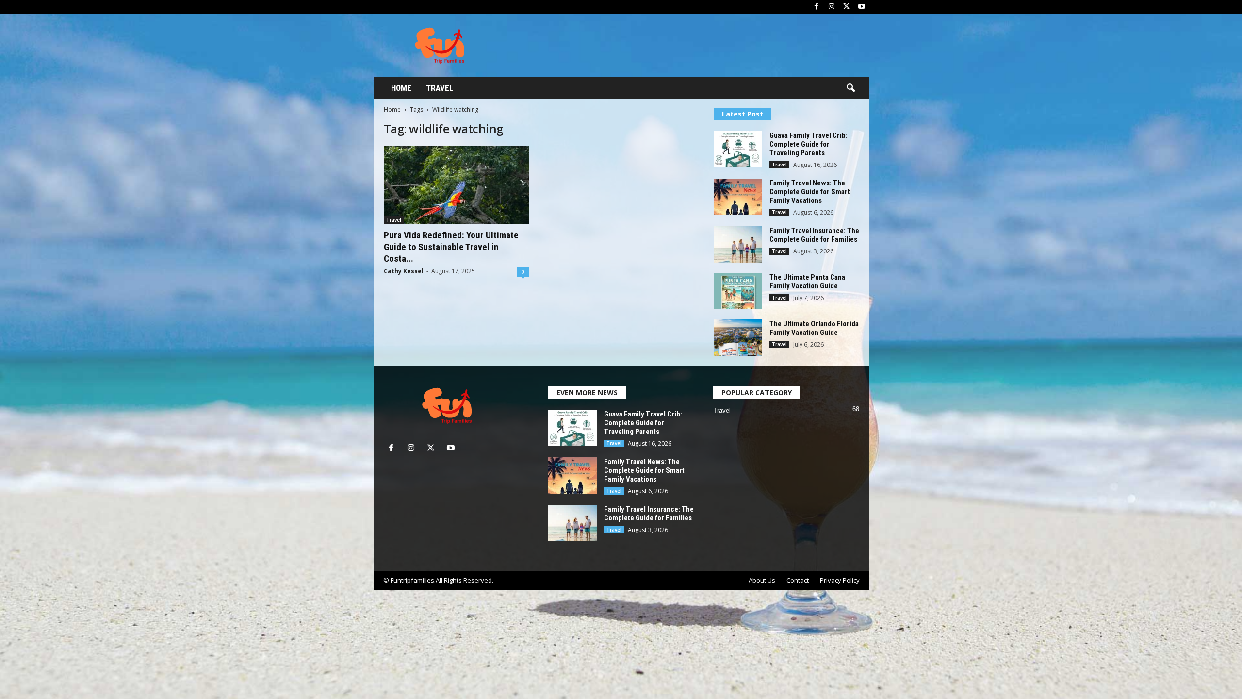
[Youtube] (861, 7)
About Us (762, 580)
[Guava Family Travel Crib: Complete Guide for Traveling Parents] (738, 149)
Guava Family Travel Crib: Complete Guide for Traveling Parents (808, 144)
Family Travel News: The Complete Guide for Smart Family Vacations (809, 192)
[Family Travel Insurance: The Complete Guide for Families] (738, 244)
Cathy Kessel (404, 271)
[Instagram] (831, 7)
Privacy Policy (840, 580)
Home (401, 88)
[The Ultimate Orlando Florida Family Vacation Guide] (738, 337)
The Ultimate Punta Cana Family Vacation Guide (807, 281)
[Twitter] (846, 7)
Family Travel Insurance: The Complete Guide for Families (814, 235)
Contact (797, 580)
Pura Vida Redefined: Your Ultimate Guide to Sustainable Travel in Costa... (451, 247)
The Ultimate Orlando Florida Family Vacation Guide (814, 328)
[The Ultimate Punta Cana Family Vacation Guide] (738, 291)
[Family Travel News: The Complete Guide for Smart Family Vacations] (738, 197)
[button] (850, 88)
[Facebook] (816, 7)
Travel (439, 88)
